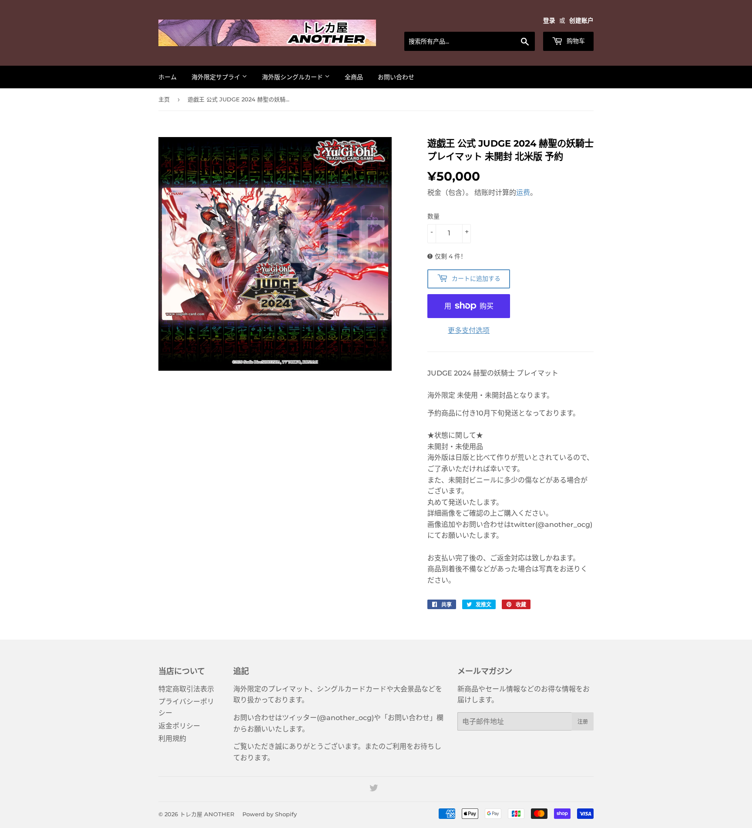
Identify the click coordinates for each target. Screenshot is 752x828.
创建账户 (581, 20)
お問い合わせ (396, 77)
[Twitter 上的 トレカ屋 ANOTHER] (373, 789)
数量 (433, 216)
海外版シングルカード (293, 77)
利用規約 (172, 738)
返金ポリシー (179, 726)
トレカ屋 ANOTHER (207, 814)
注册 (582, 721)
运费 (523, 192)
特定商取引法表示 (186, 689)
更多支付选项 (469, 330)
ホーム (167, 77)
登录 (549, 20)
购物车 (575, 41)
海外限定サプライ (216, 77)
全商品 (354, 77)
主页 (164, 99)
